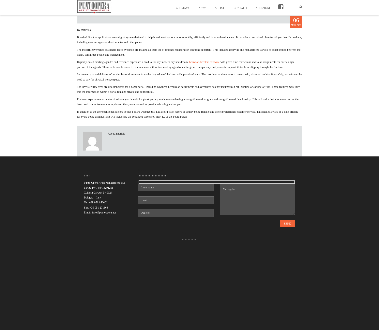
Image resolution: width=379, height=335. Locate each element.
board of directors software (204, 62)
